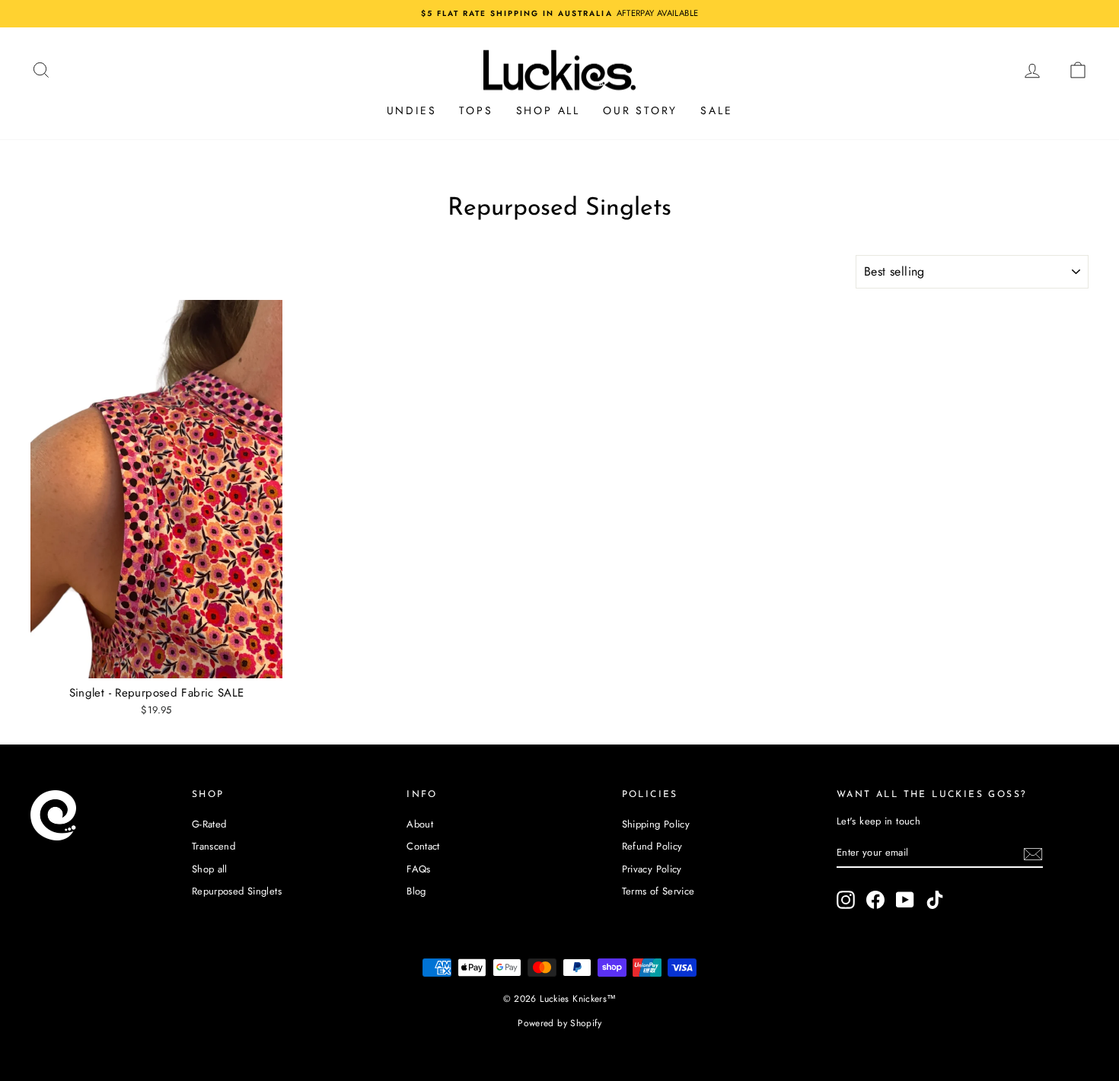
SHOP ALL (548, 110)
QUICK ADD (156, 662)
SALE (716, 110)
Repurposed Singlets (237, 891)
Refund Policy (652, 846)
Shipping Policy (656, 824)
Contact (423, 846)
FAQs (418, 869)
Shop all (210, 869)
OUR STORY (640, 110)
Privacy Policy (652, 869)
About (419, 824)
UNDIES (412, 110)
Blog (416, 891)
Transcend (213, 846)
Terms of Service (658, 891)
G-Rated (209, 824)
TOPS (476, 110)
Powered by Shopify (559, 1023)
